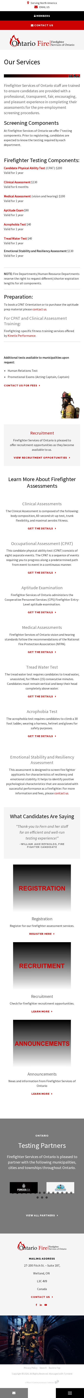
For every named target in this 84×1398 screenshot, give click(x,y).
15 (38, 1197)
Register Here (40, 933)
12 (62, 1193)
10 (53, 1193)
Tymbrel (68, 1373)
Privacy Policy (31, 1367)
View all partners (40, 1215)
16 (42, 1197)
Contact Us (43, 25)
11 (58, 1193)
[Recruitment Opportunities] (42, 966)
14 (71, 1193)
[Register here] (42, 888)
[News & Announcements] (42, 1043)
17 (47, 1197)
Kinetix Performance (22, 336)
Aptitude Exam (14, 210)
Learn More (40, 1011)
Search (43, 1367)
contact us (39, 309)
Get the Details (40, 528)
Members (43, 15)
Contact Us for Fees (20, 385)
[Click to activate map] (42, 1339)
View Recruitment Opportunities (40, 457)
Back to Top (54, 1367)
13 (67, 1193)
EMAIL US (44, 7)
